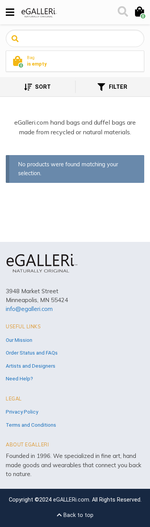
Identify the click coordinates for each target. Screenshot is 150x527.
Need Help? (19, 378)
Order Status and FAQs (32, 353)
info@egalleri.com (29, 308)
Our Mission (19, 340)
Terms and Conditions (31, 425)
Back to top (77, 515)
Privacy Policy (22, 412)
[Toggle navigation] (10, 12)
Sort (42, 87)
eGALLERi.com (71, 500)
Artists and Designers (30, 366)
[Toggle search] (122, 12)
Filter (117, 87)
